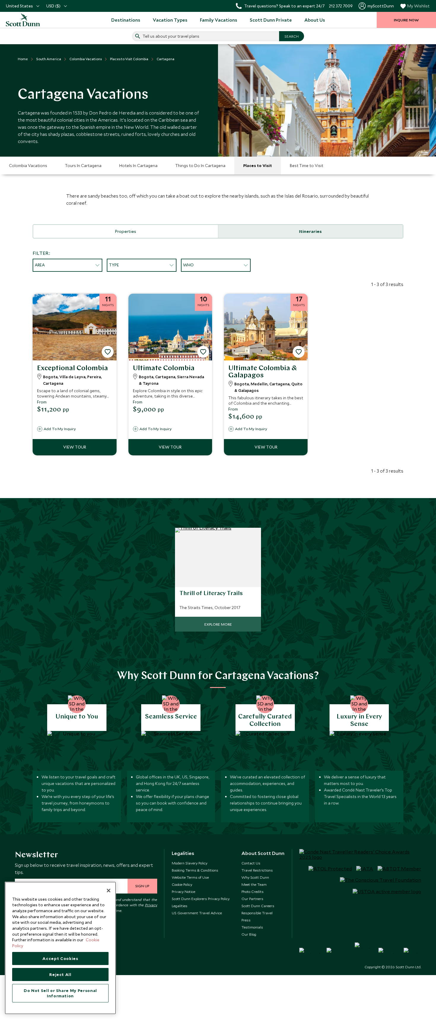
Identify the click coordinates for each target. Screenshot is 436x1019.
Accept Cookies (60, 958)
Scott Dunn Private (271, 20)
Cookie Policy (182, 884)
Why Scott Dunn (255, 877)
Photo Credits (252, 891)
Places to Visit (257, 165)
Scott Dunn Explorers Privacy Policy (201, 898)
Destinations (125, 20)
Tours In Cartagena (83, 165)
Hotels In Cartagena (138, 165)
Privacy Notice (183, 891)
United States (19, 6)
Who (188, 265)
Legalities (179, 905)
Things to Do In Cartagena (200, 165)
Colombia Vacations (28, 165)
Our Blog (248, 934)
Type (114, 265)
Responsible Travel (257, 912)
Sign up (142, 885)
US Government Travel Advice (197, 912)
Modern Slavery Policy (189, 863)
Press (246, 920)
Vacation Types (170, 20)
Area (40, 265)
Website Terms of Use (190, 877)
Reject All (60, 974)
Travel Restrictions (257, 870)
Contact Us (250, 863)
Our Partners (252, 898)
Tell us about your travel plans (171, 36)
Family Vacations (218, 20)
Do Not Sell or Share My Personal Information (60, 993)
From (42, 402)
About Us (314, 20)
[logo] (29, 20)
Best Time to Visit (306, 165)
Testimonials (252, 927)
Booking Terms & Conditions (195, 870)
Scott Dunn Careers (257, 905)
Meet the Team (254, 884)
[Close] (108, 890)
